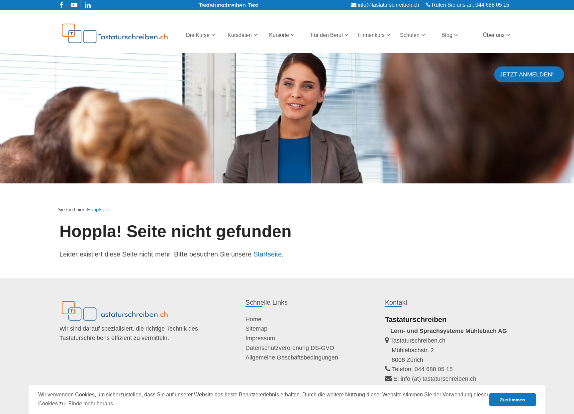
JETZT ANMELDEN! (527, 74)
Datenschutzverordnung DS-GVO (289, 348)
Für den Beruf (327, 35)
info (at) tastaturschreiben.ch (438, 378)
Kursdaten (240, 35)
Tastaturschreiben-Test (229, 5)
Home (253, 319)
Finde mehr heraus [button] (90, 403)
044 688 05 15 (492, 5)
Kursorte (279, 35)
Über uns (494, 35)
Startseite (267, 254)
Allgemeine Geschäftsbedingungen (291, 357)
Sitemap (256, 328)
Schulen (410, 35)
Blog (446, 35)
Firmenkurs (371, 35)
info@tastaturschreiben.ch (388, 5)
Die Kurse (198, 35)
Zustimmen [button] (512, 399)
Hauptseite (98, 209)
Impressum (260, 338)
